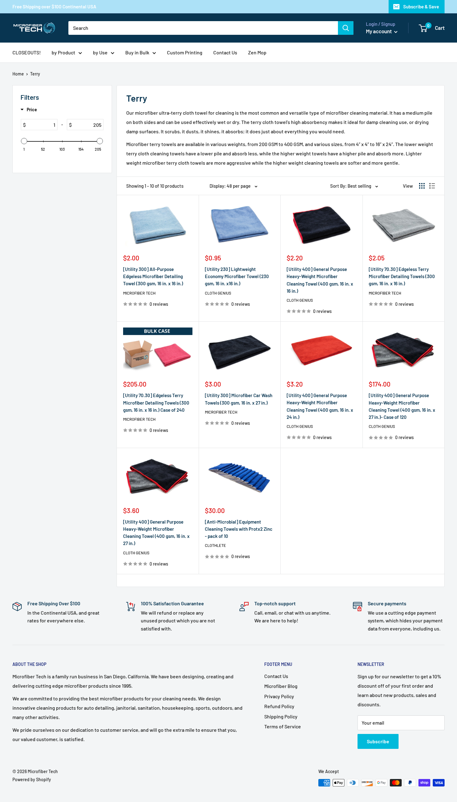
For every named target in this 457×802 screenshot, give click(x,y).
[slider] (24, 141)
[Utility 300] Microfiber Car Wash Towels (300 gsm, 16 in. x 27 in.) (238, 398)
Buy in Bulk (137, 52)
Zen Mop (257, 52)
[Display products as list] (432, 186)
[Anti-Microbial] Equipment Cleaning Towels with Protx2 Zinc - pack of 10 (238, 529)
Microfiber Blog (281, 686)
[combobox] (203, 28)
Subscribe (378, 741)
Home (18, 73)
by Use (100, 52)
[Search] (345, 28)
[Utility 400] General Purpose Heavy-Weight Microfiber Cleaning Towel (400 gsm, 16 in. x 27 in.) (156, 532)
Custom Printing (184, 52)
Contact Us (225, 52)
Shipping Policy (281, 716)
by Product (63, 52)
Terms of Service (282, 726)
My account (379, 31)
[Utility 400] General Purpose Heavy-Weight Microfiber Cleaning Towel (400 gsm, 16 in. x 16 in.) (320, 280)
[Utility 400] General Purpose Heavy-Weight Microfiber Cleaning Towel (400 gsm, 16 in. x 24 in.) (320, 406)
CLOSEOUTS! (26, 52)
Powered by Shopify (31, 779)
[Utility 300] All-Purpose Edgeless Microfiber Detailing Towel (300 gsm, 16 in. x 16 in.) (153, 276)
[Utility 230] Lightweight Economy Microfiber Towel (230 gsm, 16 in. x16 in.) (237, 276)
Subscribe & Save (421, 6)
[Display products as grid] (422, 186)
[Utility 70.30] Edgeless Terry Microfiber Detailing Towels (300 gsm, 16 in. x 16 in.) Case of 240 (156, 402)
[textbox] (41, 124)
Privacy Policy (279, 696)
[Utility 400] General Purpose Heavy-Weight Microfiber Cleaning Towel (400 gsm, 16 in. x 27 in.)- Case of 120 (402, 406)
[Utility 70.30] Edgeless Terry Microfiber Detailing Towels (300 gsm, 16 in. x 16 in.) (402, 276)
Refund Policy (279, 706)
